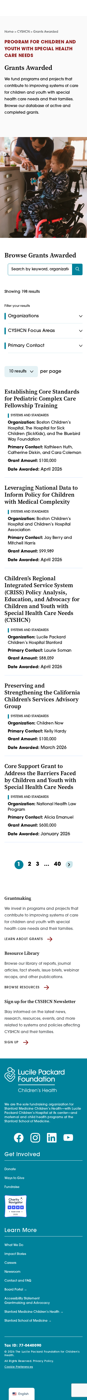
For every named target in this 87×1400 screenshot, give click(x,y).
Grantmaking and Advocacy (27, 1303)
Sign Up (11, 1042)
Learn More (20, 1230)
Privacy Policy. (43, 1361)
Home (9, 32)
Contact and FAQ (17, 1281)
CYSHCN (23, 32)
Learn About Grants (23, 939)
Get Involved (22, 1154)
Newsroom (12, 1272)
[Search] (77, 269)
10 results (18, 372)
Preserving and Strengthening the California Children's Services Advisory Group (42, 696)
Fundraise (11, 1187)
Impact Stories (15, 1254)
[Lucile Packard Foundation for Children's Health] (34, 1080)
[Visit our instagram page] (35, 1138)
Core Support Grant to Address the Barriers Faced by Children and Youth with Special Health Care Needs (40, 776)
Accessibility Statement (21, 1298)
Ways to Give (14, 1178)
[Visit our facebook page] (19, 1138)
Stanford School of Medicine (26, 1321)
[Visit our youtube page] (68, 1138)
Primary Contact (26, 346)
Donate (10, 1169)
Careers (10, 1263)
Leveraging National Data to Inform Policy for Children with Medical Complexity (41, 495)
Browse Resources (21, 987)
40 (57, 864)
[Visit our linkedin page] (52, 1138)
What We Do (13, 1245)
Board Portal (13, 1289)
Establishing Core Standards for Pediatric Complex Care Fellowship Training (41, 398)
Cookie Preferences (18, 1367)
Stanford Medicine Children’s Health (31, 1312)
